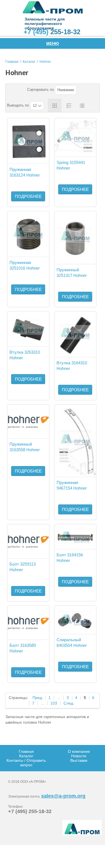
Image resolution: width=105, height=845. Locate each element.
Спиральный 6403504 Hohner (72, 642)
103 (53, 703)
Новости (78, 756)
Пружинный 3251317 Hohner (72, 272)
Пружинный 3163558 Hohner (25, 447)
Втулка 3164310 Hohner (72, 365)
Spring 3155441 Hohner (71, 165)
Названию (65, 90)
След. (69, 703)
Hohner (45, 62)
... (58, 697)
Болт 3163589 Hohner (23, 648)
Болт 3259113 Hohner (23, 567)
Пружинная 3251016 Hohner (25, 265)
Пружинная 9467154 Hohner (72, 485)
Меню (52, 43)
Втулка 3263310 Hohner (25, 355)
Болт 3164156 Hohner (70, 557)
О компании (79, 751)
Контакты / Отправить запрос (26, 762)
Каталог (29, 62)
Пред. (37, 697)
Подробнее (28, 196)
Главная (11, 62)
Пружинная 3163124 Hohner (25, 172)
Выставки (78, 760)
